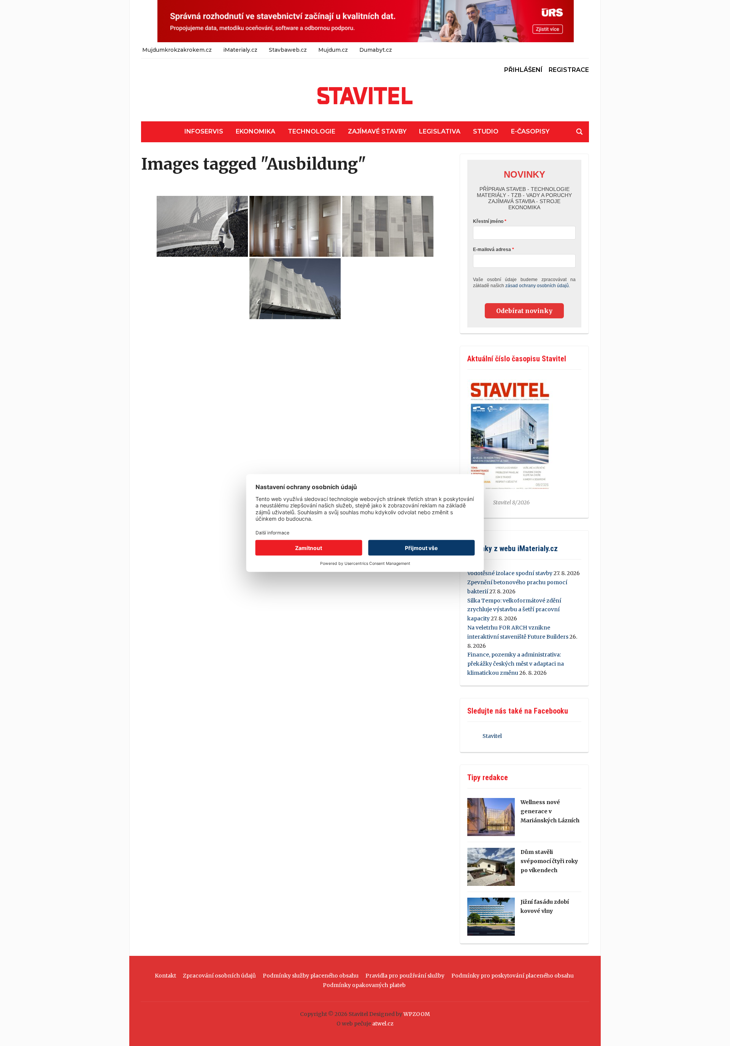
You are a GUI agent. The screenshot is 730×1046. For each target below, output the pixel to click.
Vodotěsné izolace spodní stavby (509, 573)
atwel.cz (383, 1023)
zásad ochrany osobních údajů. (537, 285)
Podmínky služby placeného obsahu (311, 975)
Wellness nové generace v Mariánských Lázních (550, 811)
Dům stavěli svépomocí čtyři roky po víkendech (549, 861)
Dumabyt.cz (375, 49)
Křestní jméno (488, 221)
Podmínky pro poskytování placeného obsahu (512, 975)
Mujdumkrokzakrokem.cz (177, 49)
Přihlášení (523, 69)
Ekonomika (255, 131)
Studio (485, 131)
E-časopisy (530, 131)
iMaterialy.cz (240, 49)
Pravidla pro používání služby (404, 975)
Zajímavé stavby (377, 131)
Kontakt (165, 975)
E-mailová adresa (492, 249)
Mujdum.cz (333, 49)
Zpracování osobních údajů (219, 975)
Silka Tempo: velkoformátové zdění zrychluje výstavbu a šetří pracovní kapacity (514, 609)
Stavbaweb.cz (288, 49)
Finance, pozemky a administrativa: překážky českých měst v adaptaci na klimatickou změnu (515, 663)
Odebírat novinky (524, 311)
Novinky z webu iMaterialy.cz (512, 548)
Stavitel (492, 736)
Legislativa (439, 131)
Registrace (569, 69)
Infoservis (203, 131)
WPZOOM (416, 1014)
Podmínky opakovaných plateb (364, 985)
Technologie (311, 131)
